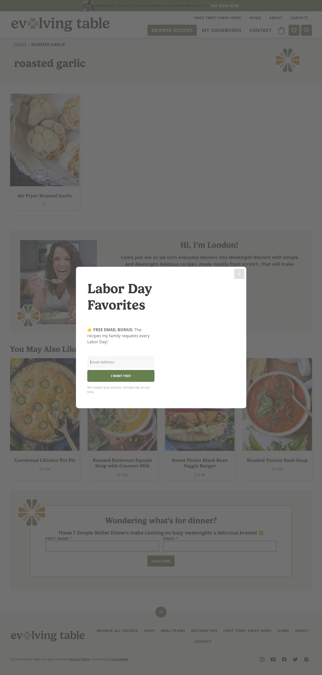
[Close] (239, 274)
